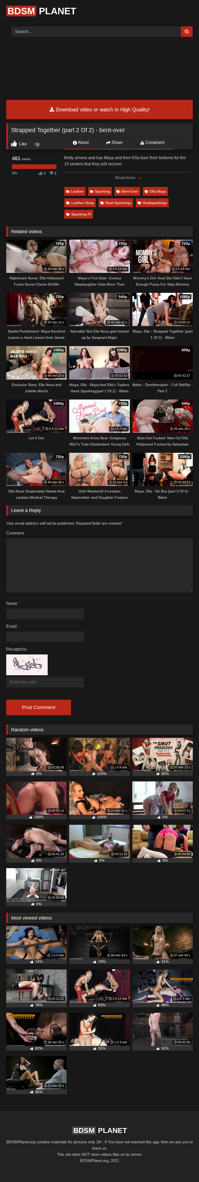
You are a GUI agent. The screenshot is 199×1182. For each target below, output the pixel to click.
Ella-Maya (158, 191)
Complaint (154, 142)
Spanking (102, 191)
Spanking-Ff (81, 214)
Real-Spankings (118, 203)
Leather (77, 191)
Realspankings (155, 203)
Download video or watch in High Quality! (102, 109)
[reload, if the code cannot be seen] (27, 674)
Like (22, 144)
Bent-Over (130, 191)
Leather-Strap (82, 203)
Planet (42, 11)
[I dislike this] (38, 145)
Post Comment (38, 707)
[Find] (187, 31)
